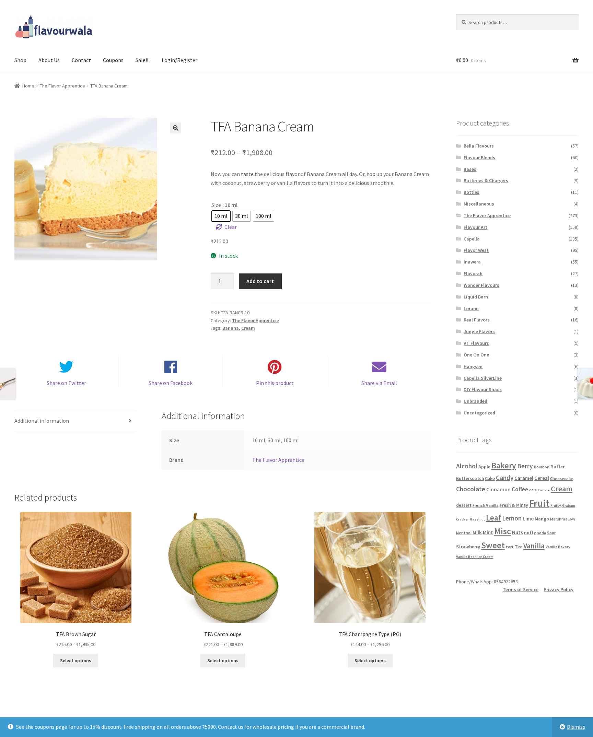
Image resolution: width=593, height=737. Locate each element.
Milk (477, 532)
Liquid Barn (476, 297)
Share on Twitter (66, 382)
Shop (20, 60)
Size (216, 204)
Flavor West (476, 250)
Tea (518, 547)
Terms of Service (520, 589)
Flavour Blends (479, 157)
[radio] (221, 216)
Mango (542, 519)
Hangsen (473, 366)
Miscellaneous (479, 204)
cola (533, 490)
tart (510, 546)
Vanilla (534, 545)
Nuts (517, 532)
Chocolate (470, 489)
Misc (502, 531)
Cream (248, 328)
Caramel (523, 478)
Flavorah (473, 273)
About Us (49, 60)
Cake (490, 478)
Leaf (493, 518)
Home (28, 86)
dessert (464, 505)
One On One (476, 355)
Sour (551, 532)
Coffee (520, 489)
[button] (175, 127)
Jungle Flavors (479, 331)
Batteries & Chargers (486, 180)
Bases (470, 169)
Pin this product (275, 382)
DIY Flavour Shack (483, 389)
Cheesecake (561, 478)
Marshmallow (562, 519)
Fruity (555, 505)
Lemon (512, 518)
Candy (504, 477)
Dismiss (576, 726)
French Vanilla (486, 505)
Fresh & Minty (514, 505)
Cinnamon (498, 489)
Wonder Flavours (481, 285)
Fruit (539, 503)
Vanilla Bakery (558, 547)
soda (541, 532)
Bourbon (541, 467)
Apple (484, 467)
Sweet (493, 545)
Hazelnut (477, 519)
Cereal (541, 478)
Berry (525, 466)
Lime (528, 518)
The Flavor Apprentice (62, 86)
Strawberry (468, 546)
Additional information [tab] (41, 420)
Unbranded (475, 401)
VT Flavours (476, 343)
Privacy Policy (558, 589)
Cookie (544, 490)
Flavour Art (475, 227)
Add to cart (260, 281)
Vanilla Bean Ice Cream (474, 556)
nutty (530, 533)
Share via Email (379, 382)
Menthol (464, 532)
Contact (81, 60)
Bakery (503, 465)
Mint (488, 532)
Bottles (471, 192)
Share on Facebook (171, 382)
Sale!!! (143, 60)
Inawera (472, 262)
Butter (557, 467)
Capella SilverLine (483, 378)
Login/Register (179, 60)
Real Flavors (477, 320)
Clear (230, 226)
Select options (75, 660)
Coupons (113, 60)
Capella (472, 239)
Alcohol (466, 466)
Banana (230, 328)
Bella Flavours (479, 146)
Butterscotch (470, 478)
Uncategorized (479, 413)
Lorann (471, 308)
